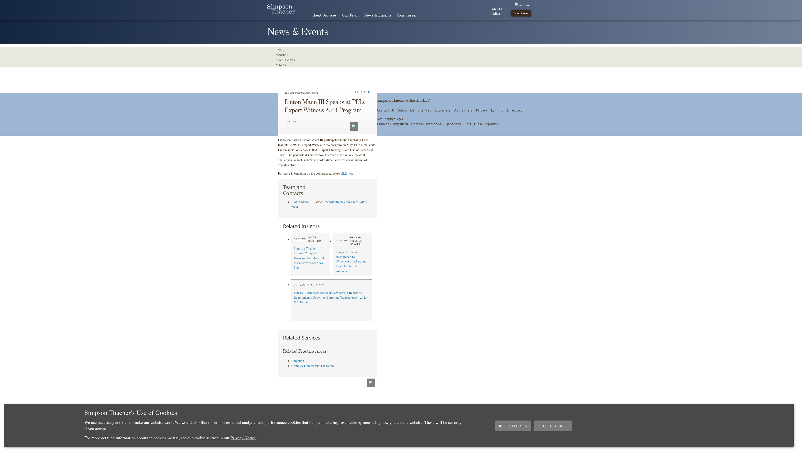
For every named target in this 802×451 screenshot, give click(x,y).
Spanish (492, 124)
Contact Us (386, 110)
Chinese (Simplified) (392, 124)
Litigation (297, 361)
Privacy (482, 110)
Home (279, 50)
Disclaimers (463, 110)
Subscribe (406, 110)
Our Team (350, 15)
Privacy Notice (243, 438)
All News (281, 65)
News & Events (284, 60)
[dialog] (399, 425)
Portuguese (473, 124)
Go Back (362, 92)
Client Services (324, 15)
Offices (496, 13)
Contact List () (520, 13)
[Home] (281, 12)
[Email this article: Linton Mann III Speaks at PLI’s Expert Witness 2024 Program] (354, 126)
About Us (498, 9)
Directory (514, 110)
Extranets (442, 110)
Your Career (407, 15)
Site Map (424, 110)
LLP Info (497, 110)
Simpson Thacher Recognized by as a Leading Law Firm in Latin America (351, 261)
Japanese (454, 124)
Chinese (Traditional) (427, 124)
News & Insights (377, 15)
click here (347, 173)
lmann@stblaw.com (337, 202)
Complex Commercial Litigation (312, 366)
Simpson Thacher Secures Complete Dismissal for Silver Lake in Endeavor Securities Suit (310, 257)
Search (426, 15)
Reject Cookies (513, 426)
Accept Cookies (552, 426)
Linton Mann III (302, 202)
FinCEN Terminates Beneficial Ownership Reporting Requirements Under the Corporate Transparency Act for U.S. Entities (331, 297)
